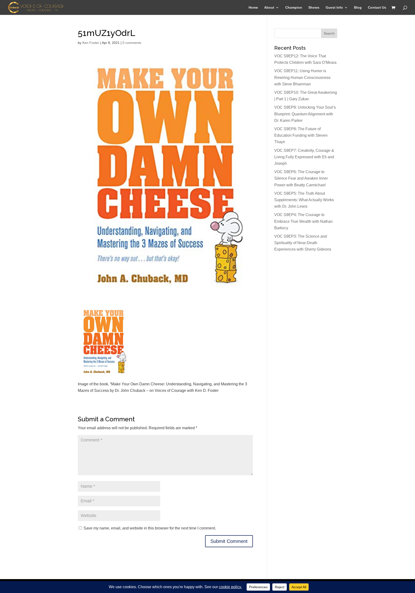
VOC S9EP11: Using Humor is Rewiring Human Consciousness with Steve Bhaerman (302, 77)
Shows (313, 7)
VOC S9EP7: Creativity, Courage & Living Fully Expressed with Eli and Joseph (304, 156)
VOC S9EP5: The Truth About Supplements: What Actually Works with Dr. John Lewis (304, 199)
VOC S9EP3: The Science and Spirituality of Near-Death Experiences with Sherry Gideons (302, 242)
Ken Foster (90, 43)
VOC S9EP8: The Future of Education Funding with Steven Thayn (301, 135)
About (269, 7)
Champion (293, 7)
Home (253, 7)
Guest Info (334, 7)
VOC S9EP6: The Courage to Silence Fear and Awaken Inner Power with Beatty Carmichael (301, 178)
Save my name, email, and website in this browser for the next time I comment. (150, 528)
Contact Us (377, 7)
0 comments (131, 43)
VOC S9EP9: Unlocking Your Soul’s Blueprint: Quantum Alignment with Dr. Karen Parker (305, 113)
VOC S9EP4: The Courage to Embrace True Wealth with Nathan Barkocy (303, 221)
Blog (358, 7)
